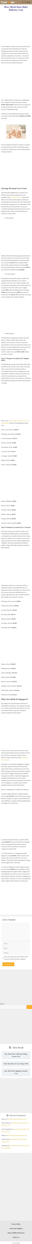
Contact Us (16, 1237)
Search (2, 1004)
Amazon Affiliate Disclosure (16, 1233)
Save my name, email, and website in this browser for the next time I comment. (16, 958)
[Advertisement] (16, 27)
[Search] (29, 1007)
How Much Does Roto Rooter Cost (17, 1135)
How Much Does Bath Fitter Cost (16, 1119)
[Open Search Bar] (22, 2)
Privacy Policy (16, 1224)
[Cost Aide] (8, 2)
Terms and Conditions (16, 1228)
